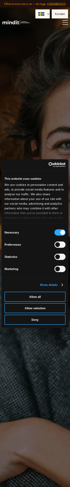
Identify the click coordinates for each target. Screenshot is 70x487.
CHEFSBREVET (56, 3)
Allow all (35, 296)
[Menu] (65, 22)
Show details (49, 284)
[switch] (60, 244)
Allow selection (35, 308)
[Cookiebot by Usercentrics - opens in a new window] (49, 164)
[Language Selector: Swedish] (42, 13)
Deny (35, 319)
